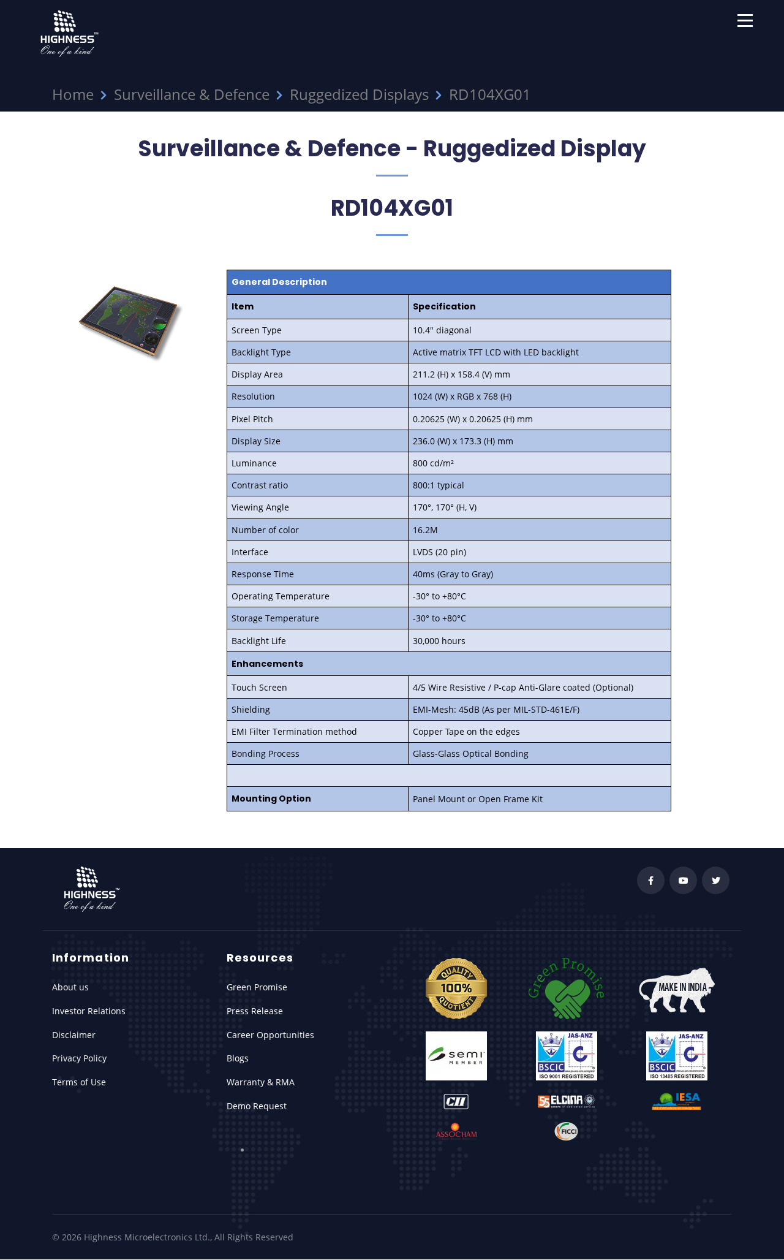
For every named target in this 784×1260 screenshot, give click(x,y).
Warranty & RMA (261, 1082)
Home (73, 94)
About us (70, 987)
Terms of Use (79, 1082)
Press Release (255, 1011)
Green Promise (257, 987)
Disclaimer (74, 1035)
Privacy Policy (79, 1058)
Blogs (238, 1058)
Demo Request (257, 1106)
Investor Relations (89, 1011)
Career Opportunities (270, 1035)
